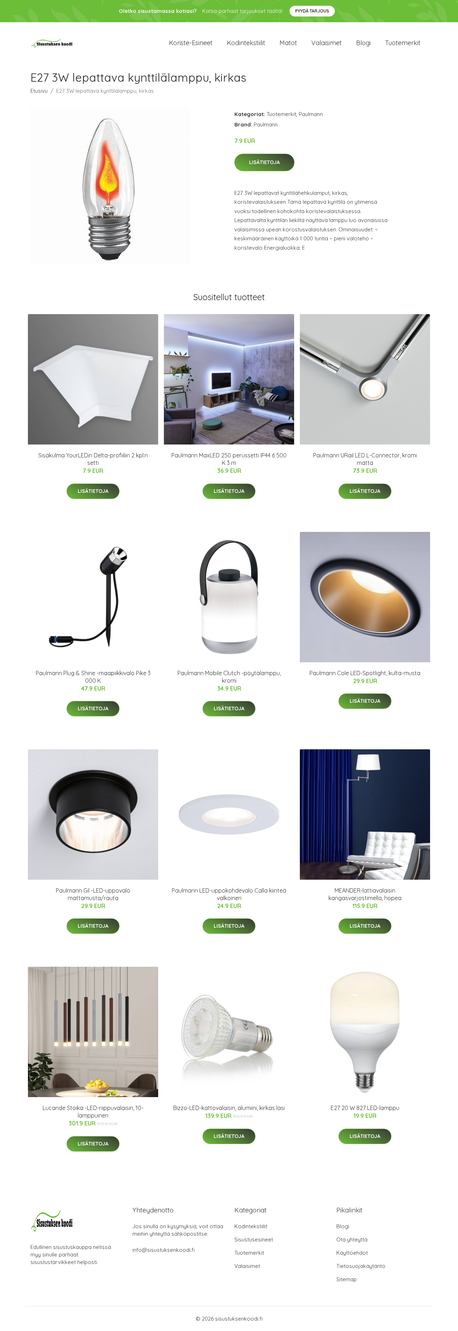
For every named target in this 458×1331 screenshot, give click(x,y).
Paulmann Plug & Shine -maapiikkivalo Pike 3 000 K (93, 676)
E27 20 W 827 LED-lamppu (365, 1107)
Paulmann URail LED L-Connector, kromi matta (365, 459)
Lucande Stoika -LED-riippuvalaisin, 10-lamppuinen (93, 1111)
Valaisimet (326, 43)
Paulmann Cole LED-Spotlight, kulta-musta (365, 673)
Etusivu (39, 90)
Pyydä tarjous (312, 11)
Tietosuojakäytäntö (360, 1266)
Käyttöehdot (352, 1252)
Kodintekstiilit (246, 43)
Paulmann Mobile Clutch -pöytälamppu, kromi (229, 676)
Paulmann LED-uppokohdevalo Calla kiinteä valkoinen (229, 894)
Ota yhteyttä (351, 1239)
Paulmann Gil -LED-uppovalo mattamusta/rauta (93, 894)
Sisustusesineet (253, 1239)
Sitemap (346, 1279)
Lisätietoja (264, 162)
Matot (288, 43)
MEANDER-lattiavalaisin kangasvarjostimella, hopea (364, 894)
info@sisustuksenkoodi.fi (163, 1249)
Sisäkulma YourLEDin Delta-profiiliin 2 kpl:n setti (93, 459)
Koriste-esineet (191, 43)
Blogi (363, 43)
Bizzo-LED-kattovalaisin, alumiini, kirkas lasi (229, 1107)
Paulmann (311, 114)
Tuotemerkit (402, 43)
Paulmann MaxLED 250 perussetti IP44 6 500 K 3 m (229, 459)
